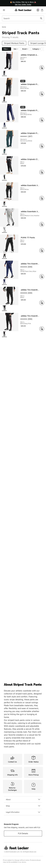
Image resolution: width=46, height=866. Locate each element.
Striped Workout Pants (14, 43)
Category (35, 49)
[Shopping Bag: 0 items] (42, 10)
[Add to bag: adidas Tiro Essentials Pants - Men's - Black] (41, 302)
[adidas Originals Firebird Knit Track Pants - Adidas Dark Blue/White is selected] (4, 125)
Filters (5, 49)
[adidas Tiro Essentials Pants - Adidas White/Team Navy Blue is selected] (4, 282)
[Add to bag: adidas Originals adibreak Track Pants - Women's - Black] (41, 67)
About (8, 799)
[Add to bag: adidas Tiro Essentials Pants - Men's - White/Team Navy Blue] (41, 276)
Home (4, 27)
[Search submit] (41, 18)
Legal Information (13, 812)
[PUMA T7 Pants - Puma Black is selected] (4, 256)
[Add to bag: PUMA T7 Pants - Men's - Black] (41, 250)
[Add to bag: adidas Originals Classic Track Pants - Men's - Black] (41, 172)
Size (15, 49)
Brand (24, 49)
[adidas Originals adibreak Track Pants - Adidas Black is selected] (4, 73)
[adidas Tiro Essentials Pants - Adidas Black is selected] (4, 308)
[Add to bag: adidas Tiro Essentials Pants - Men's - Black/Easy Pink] (41, 328)
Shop (8, 806)
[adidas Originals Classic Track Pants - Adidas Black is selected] (4, 177)
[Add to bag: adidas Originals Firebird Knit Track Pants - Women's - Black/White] (41, 94)
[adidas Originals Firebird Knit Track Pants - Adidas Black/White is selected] (4, 99)
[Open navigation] (8, 10)
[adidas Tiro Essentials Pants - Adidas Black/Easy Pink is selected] (4, 334)
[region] (23, 3)
